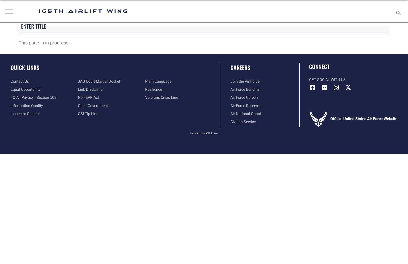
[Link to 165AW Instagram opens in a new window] (336, 87)
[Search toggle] (399, 11)
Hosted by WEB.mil (204, 133)
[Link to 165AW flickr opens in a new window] (324, 87)
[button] (7, 11)
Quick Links (25, 67)
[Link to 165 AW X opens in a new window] (348, 87)
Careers (240, 67)
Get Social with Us (327, 80)
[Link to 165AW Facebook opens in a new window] (312, 87)
